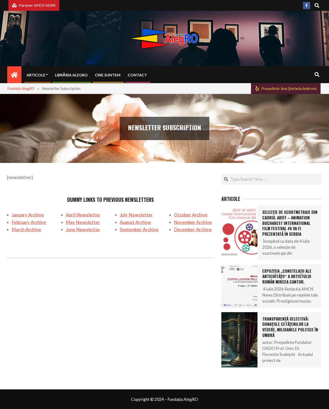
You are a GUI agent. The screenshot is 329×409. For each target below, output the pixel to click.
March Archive (26, 229)
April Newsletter (83, 214)
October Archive (191, 214)
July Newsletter (136, 214)
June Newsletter (83, 229)
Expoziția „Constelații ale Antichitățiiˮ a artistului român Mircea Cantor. (286, 276)
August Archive (135, 222)
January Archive (28, 214)
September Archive (139, 229)
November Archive (193, 222)
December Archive (193, 229)
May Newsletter (83, 222)
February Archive (29, 222)
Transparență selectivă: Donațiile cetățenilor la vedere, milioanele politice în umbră (290, 327)
